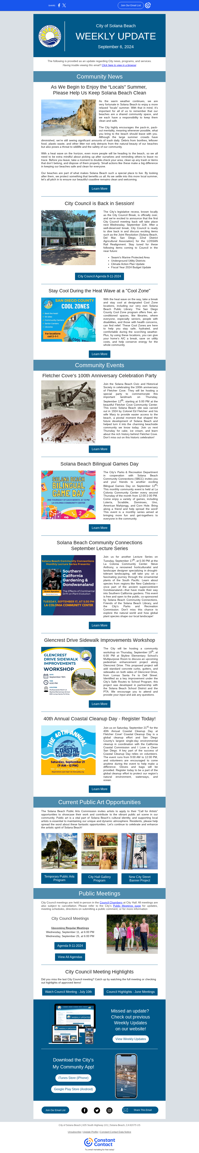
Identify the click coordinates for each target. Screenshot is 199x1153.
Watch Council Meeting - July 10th (68, 991)
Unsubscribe (74, 1132)
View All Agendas (70, 957)
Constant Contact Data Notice (115, 1132)
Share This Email (143, 1110)
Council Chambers (111, 902)
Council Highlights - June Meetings (130, 991)
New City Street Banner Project (139, 878)
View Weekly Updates (130, 1039)
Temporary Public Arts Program (59, 878)
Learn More (99, 188)
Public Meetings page (127, 905)
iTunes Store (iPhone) (73, 1078)
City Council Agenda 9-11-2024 (99, 276)
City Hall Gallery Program (99, 878)
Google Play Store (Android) (73, 1089)
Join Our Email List (55, 1110)
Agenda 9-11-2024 (70, 945)
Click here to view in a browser (119, 65)
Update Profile (90, 1132)
